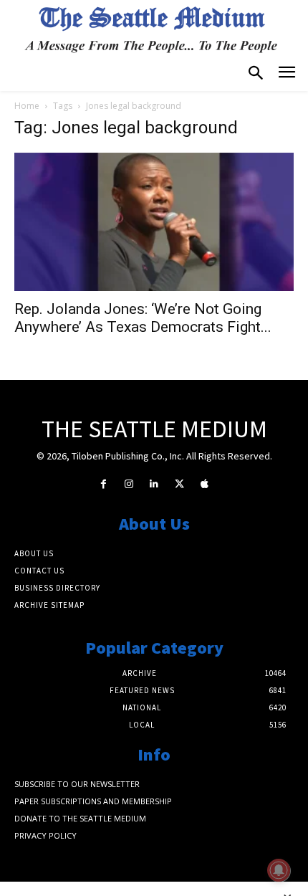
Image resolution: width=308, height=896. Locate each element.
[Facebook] (103, 484)
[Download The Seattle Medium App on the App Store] (204, 484)
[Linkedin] (154, 484)
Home (26, 106)
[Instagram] (129, 484)
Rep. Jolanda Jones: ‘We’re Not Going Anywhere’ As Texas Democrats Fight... (142, 317)
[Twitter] (179, 484)
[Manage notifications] (278, 870)
